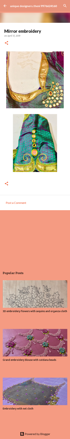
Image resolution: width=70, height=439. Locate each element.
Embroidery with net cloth (18, 408)
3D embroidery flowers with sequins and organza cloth (35, 311)
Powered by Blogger (37, 434)
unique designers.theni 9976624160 (33, 6)
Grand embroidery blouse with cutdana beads (29, 359)
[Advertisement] (35, 238)
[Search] (65, 5)
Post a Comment (16, 202)
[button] (6, 43)
